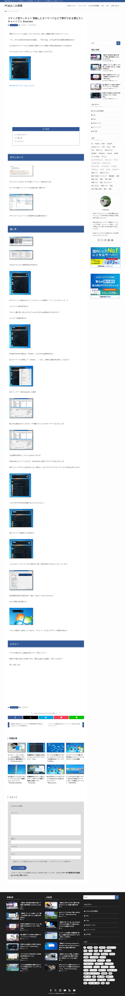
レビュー (20, 141)
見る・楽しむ (95, 185)
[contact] (112, 240)
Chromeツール (95, 147)
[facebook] (99, 240)
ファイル (113, 166)
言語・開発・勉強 (96, 189)
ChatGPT (109, 143)
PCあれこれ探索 (13, 6)
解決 (111, 185)
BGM (103, 143)
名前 (13, 839)
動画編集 (111, 176)
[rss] (69, 990)
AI (92, 143)
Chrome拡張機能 (98, 111)
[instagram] (105, 240)
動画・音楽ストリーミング (99, 176)
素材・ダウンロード (106, 182)
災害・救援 (108, 179)
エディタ (103, 156)
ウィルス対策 (95, 156)
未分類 (95, 131)
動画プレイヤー (104, 172)
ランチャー (24, 25)
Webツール (99, 150)
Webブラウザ (108, 150)
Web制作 (93, 153)
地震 (117, 176)
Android (97, 143)
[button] (15, 717)
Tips (94, 119)
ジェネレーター (95, 163)
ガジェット (108, 160)
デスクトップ (106, 163)
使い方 (19, 138)
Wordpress (102, 153)
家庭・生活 (94, 179)
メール (14, 846)
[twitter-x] (102, 240)
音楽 (110, 189)
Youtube (109, 153)
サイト (13, 854)
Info (94, 115)
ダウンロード (22, 135)
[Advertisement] (45, 107)
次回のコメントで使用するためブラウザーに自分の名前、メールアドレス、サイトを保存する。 (42, 861)
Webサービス (97, 123)
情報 (101, 179)
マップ (102, 169)
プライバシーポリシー (70, 993)
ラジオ (108, 169)
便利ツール (94, 172)
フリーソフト (14, 25)
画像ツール (94, 182)
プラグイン (94, 169)
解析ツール (104, 185)
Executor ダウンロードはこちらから (22, 85)
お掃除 (116, 153)
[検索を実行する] (118, 43)
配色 (105, 189)
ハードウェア (105, 166)
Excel (108, 147)
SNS (113, 147)
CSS (103, 147)
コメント (14, 813)
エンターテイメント (97, 160)
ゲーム (116, 160)
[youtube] (109, 240)
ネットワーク (95, 166)
